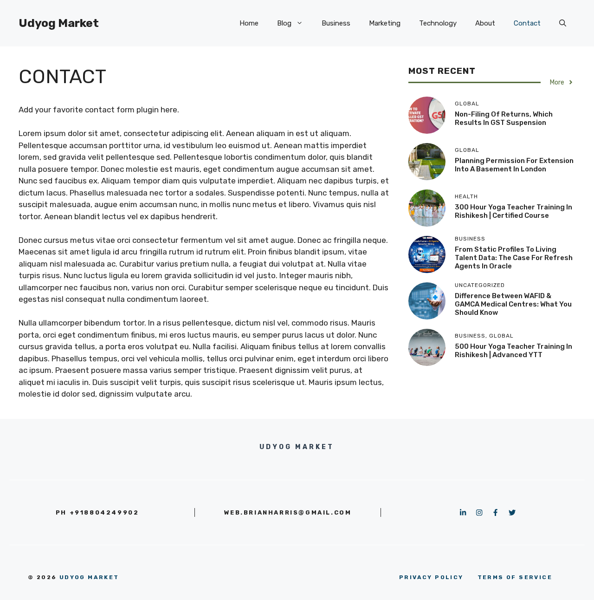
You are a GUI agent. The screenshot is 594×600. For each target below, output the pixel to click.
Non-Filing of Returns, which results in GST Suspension (504, 118)
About (485, 23)
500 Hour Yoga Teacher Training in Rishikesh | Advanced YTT (513, 350)
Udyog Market (59, 23)
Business (336, 23)
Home (248, 23)
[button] (562, 23)
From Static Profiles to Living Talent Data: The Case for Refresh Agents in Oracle (514, 257)
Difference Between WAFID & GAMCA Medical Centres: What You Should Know (513, 304)
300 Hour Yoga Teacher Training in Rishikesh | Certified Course (513, 211)
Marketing (384, 23)
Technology (438, 23)
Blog (284, 23)
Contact (527, 23)
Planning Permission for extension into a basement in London (514, 165)
